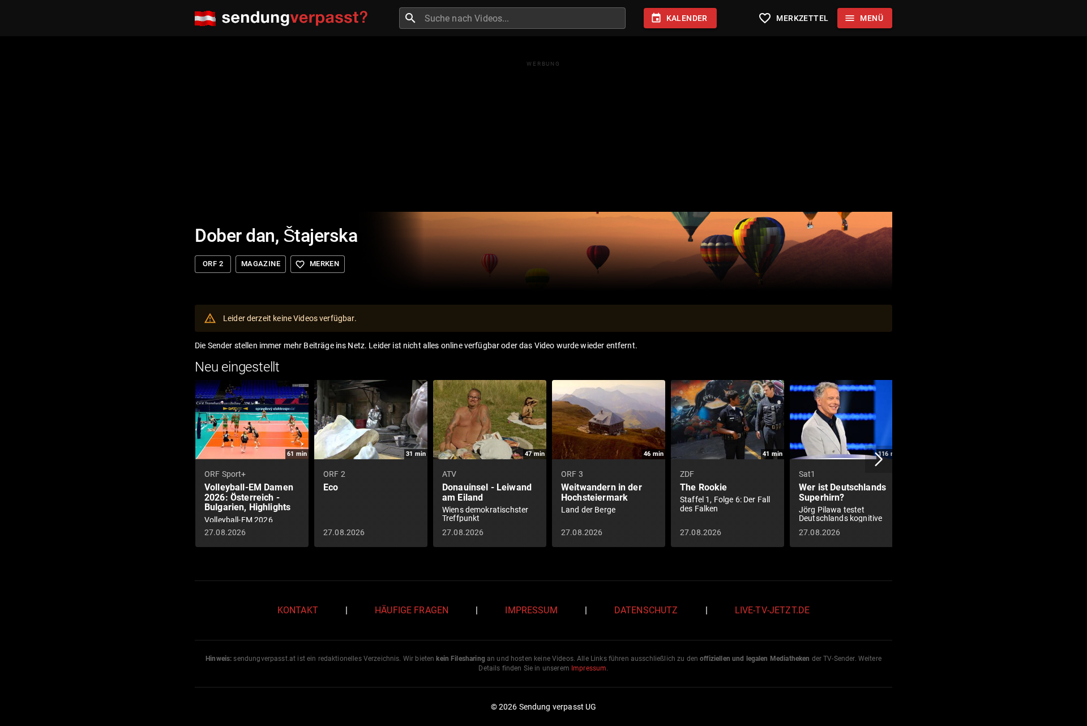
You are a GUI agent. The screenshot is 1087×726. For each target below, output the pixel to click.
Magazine (260, 263)
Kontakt (297, 610)
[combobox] (524, 18)
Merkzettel (793, 18)
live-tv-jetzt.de (772, 610)
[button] (878, 459)
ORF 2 (213, 263)
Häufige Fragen (411, 610)
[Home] (284, 18)
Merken (317, 264)
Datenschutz (646, 610)
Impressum (531, 610)
